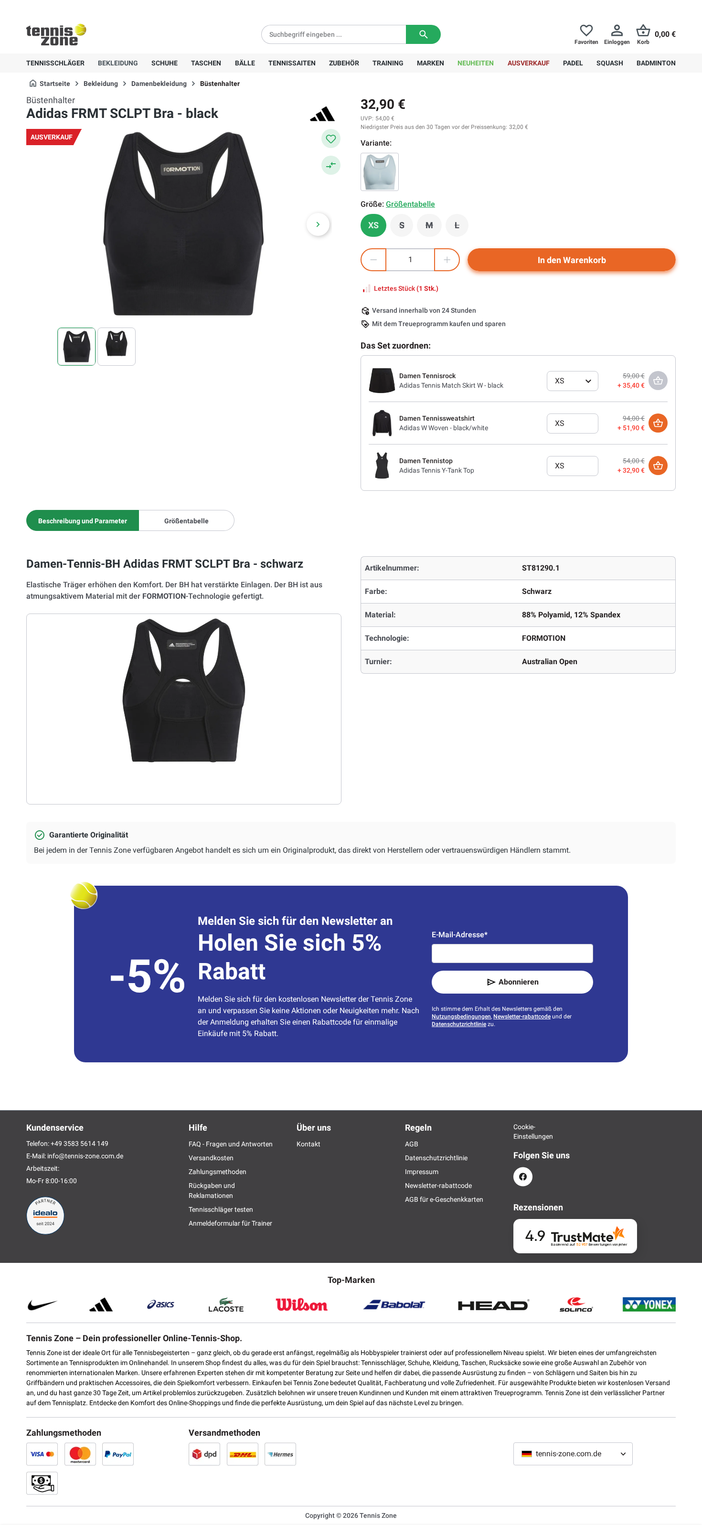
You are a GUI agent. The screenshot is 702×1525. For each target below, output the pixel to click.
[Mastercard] (80, 1453)
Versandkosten (211, 1158)
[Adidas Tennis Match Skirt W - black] (382, 380)
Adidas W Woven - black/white (443, 428)
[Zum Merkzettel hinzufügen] (330, 138)
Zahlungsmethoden (217, 1172)
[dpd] (204, 1453)
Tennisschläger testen (221, 1209)
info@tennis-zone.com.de (85, 1156)
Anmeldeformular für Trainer (230, 1223)
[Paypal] (118, 1453)
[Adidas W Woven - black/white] (382, 422)
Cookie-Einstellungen (522, 1131)
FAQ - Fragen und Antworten (231, 1144)
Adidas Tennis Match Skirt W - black (451, 385)
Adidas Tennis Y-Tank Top (436, 470)
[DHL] (242, 1453)
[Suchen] (423, 34)
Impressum (421, 1172)
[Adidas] (322, 113)
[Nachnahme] (42, 1483)
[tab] (82, 520)
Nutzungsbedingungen (461, 1016)
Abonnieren (519, 981)
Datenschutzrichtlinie (459, 1024)
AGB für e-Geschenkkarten (444, 1199)
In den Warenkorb (572, 260)
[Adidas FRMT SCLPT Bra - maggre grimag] (380, 172)
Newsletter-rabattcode (522, 1016)
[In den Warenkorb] (658, 423)
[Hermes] (280, 1453)
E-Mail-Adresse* (460, 934)
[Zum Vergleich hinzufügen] (330, 165)
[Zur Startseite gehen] (56, 34)
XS (373, 225)
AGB (411, 1144)
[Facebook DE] (522, 1176)
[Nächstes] (318, 224)
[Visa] (42, 1453)
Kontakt (308, 1144)
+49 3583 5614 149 (88, 7)
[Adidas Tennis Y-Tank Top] (382, 465)
